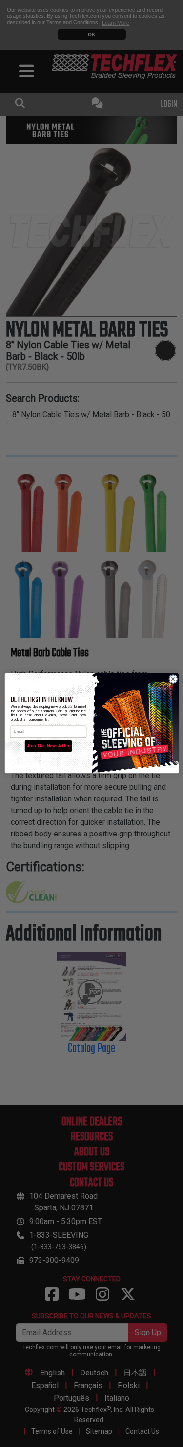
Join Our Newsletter (48, 745)
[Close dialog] (173, 679)
